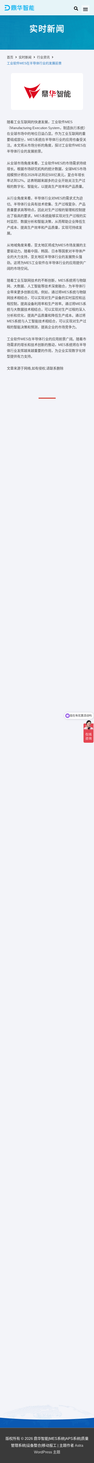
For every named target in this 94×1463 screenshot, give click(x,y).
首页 (10, 57)
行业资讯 (43, 57)
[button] (85, 9)
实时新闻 (25, 57)
